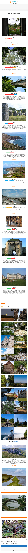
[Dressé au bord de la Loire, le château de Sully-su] (20, 394)
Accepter (14, 546)
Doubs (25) (15, 94)
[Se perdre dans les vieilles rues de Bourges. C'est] (20, 315)
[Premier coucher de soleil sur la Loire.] (7, 407)
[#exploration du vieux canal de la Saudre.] (7, 381)
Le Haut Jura (14, 459)
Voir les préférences (14, 550)
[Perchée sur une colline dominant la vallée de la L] (20, 381)
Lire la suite (14, 44)
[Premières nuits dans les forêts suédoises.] (20, 433)
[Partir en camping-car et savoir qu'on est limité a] (20, 354)
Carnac (14, 122)
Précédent (2, 297)
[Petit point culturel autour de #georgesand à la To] (7, 367)
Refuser (14, 548)
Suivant (17, 297)
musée (21, 38)
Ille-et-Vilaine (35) (8, 207)
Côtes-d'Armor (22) (11, 180)
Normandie (10, 38)
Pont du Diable (14, 93)
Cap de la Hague (14, 151)
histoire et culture (17, 207)
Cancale (14, 206)
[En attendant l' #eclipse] (7, 315)
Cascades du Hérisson (14, 66)
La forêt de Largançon (14, 511)
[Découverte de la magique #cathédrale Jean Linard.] (20, 367)
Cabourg (14, 287)
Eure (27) (7, 38)
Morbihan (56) (11, 123)
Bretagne (6, 123)
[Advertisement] (14, 6)
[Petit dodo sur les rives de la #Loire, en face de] (7, 394)
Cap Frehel (14, 179)
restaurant (21, 207)
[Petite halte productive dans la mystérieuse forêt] (7, 328)
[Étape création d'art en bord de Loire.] (20, 341)
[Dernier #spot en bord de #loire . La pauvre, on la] (20, 328)
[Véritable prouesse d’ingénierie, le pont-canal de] (7, 354)
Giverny (14, 37)
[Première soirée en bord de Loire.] (20, 407)
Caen (14, 257)
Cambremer (14, 228)
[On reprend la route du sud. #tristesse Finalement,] (7, 433)
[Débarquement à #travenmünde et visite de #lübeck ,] (20, 420)
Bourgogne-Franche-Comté (9, 67)
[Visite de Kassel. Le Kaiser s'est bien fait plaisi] (7, 420)
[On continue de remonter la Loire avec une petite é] (7, 341)
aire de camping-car (18, 38)
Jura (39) (15, 67)
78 (11, 297)
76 (8, 297)
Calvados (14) (9, 229)
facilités (20, 67)
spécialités (24, 207)
